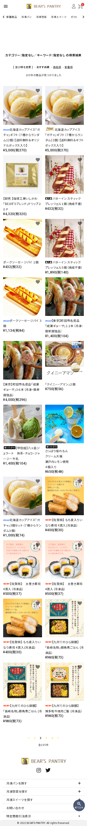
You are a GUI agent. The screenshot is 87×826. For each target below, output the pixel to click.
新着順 (69, 67)
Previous (4, 17)
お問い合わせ (15, 808)
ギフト (74, 17)
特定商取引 (18, 816)
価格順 (57, 67)
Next (83, 17)
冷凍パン (26, 17)
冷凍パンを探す (16, 783)
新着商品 (11, 17)
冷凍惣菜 (41, 17)
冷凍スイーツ (58, 17)
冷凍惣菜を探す (17, 791)
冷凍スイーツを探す (19, 800)
